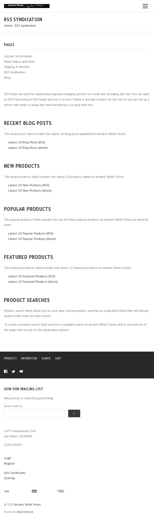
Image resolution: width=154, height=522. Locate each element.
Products (10, 358)
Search (46, 358)
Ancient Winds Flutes (27, 504)
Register (9, 463)
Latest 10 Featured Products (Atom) (33, 282)
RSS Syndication (14, 72)
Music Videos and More (19, 61)
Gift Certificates (15, 473)
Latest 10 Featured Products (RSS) (31, 276)
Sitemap (9, 478)
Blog (7, 77)
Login (7, 458)
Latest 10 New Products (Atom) (30, 190)
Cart (58, 358)
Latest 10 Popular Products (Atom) (32, 239)
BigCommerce (25, 512)
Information (29, 358)
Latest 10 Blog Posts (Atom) (28, 148)
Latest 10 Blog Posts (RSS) (26, 142)
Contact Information (18, 56)
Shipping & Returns (16, 67)
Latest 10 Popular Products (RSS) (30, 233)
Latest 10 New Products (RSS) (28, 185)
